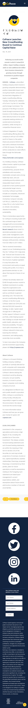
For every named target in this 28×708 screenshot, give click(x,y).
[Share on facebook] (3, 30)
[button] (24, 3)
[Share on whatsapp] (18, 30)
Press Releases (14, 499)
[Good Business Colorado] (19, 702)
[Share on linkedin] (15, 30)
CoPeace (12, 82)
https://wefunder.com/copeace (13, 158)
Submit (9, 614)
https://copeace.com (17, 347)
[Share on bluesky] (21, 30)
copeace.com (7, 417)
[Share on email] (7, 33)
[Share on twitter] (6, 30)
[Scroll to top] (24, 704)
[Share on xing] (4, 33)
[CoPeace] (9, 3)
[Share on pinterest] (12, 30)
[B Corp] (8, 701)
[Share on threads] (9, 30)
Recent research (8, 229)
